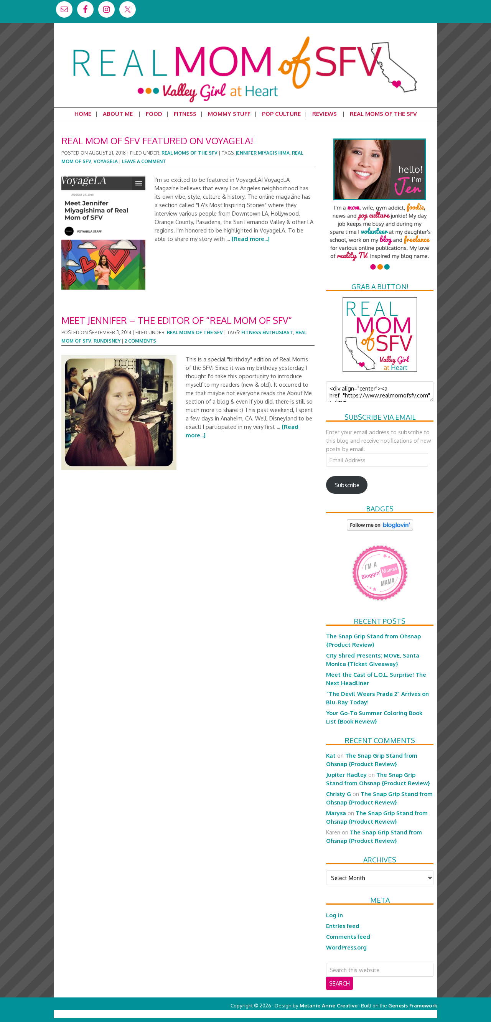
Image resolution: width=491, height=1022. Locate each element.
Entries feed (342, 925)
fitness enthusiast (267, 332)
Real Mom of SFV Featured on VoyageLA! (157, 141)
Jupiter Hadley (346, 774)
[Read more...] (251, 238)
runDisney (107, 341)
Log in (334, 915)
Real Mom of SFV (245, 36)
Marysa (336, 812)
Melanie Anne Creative (329, 1005)
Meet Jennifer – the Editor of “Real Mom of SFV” (176, 320)
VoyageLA (106, 161)
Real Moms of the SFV (189, 153)
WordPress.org (346, 947)
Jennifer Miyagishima (263, 153)
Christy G (338, 793)
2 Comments (140, 341)
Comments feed (348, 936)
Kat (331, 755)
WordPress (404, 1013)
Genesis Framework (412, 1005)
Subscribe (346, 484)
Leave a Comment (144, 161)
